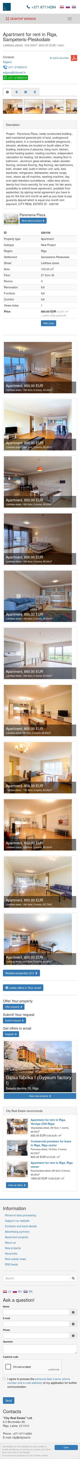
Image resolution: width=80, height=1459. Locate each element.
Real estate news (15, 1259)
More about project (32, 220)
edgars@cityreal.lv (14, 72)
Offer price (48, 323)
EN (30, 1291)
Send (8, 1400)
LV (9, 1291)
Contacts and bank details (21, 1226)
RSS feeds (11, 1264)
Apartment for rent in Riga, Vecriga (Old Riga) (48, 1122)
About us (10, 1242)
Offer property (12, 1006)
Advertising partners (17, 1231)
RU (19, 1291)
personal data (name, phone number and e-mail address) (38, 1381)
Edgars (7, 62)
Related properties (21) (20, 973)
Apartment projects (16, 1237)
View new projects (39, 1096)
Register (10, 1034)
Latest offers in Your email (24, 988)
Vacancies (11, 1253)
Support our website (17, 1221)
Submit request (13, 1020)
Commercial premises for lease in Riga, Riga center (51, 1143)
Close (66, 1447)
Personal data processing (20, 1215)
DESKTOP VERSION (22, 19)
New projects (13, 1248)
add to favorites (60, 57)
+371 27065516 (17, 67)
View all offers (15, 1185)
